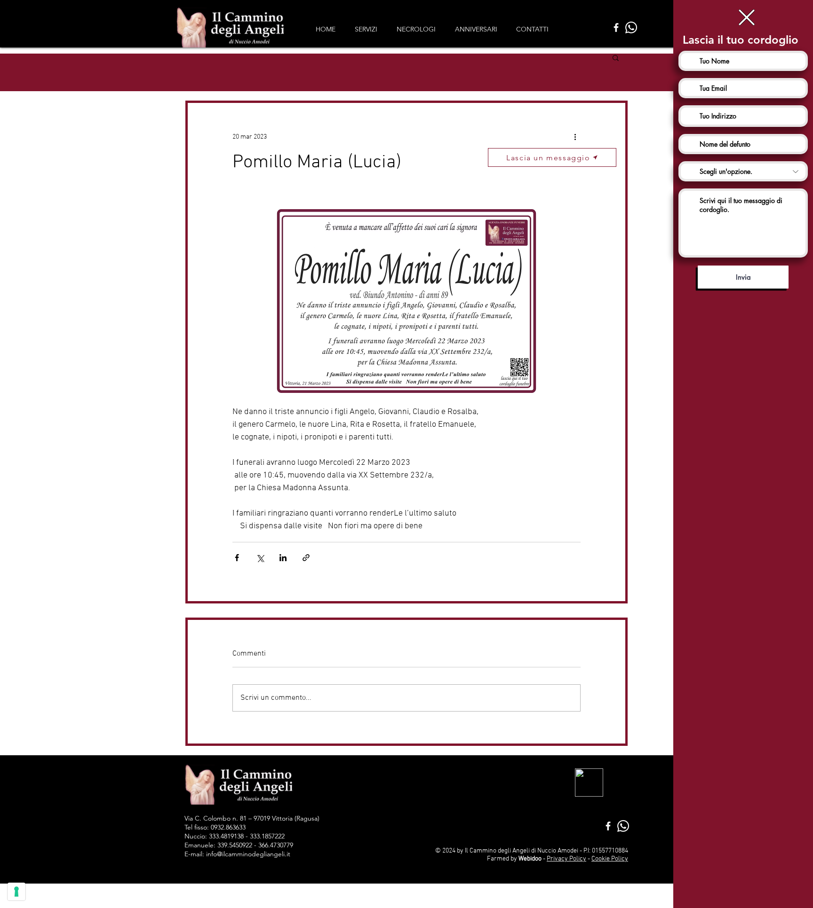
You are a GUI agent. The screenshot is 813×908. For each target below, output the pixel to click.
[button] (747, 17)
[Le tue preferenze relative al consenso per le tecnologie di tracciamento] (16, 891)
